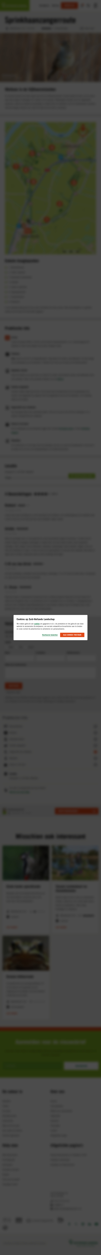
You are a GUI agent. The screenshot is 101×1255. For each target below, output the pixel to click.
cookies (37, 624)
